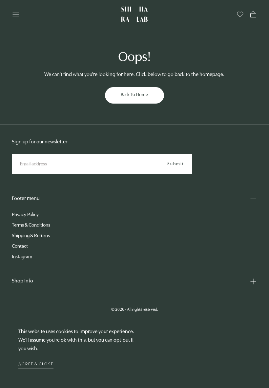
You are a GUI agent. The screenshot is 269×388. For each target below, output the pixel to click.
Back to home (134, 94)
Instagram (22, 257)
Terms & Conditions (31, 225)
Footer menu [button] (25, 198)
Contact (20, 246)
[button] (16, 14)
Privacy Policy (25, 214)
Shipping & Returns (31, 235)
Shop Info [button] (22, 281)
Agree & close (35, 364)
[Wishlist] (240, 14)
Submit (175, 164)
